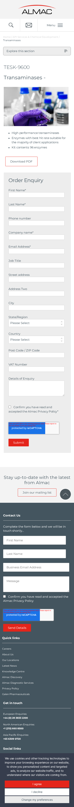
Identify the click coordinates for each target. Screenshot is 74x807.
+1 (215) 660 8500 (13, 728)
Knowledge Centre (13, 671)
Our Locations (10, 660)
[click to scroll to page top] (65, 494)
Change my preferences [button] (37, 799)
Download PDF (21, 161)
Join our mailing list (37, 492)
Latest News (9, 665)
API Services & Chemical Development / (36, 36)
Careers (6, 648)
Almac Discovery (12, 677)
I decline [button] (37, 791)
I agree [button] (37, 784)
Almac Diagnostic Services (18, 682)
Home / (7, 36)
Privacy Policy (10, 688)
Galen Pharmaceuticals (16, 694)
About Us (7, 654)
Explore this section (21, 51)
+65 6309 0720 (12, 738)
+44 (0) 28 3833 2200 (15, 717)
